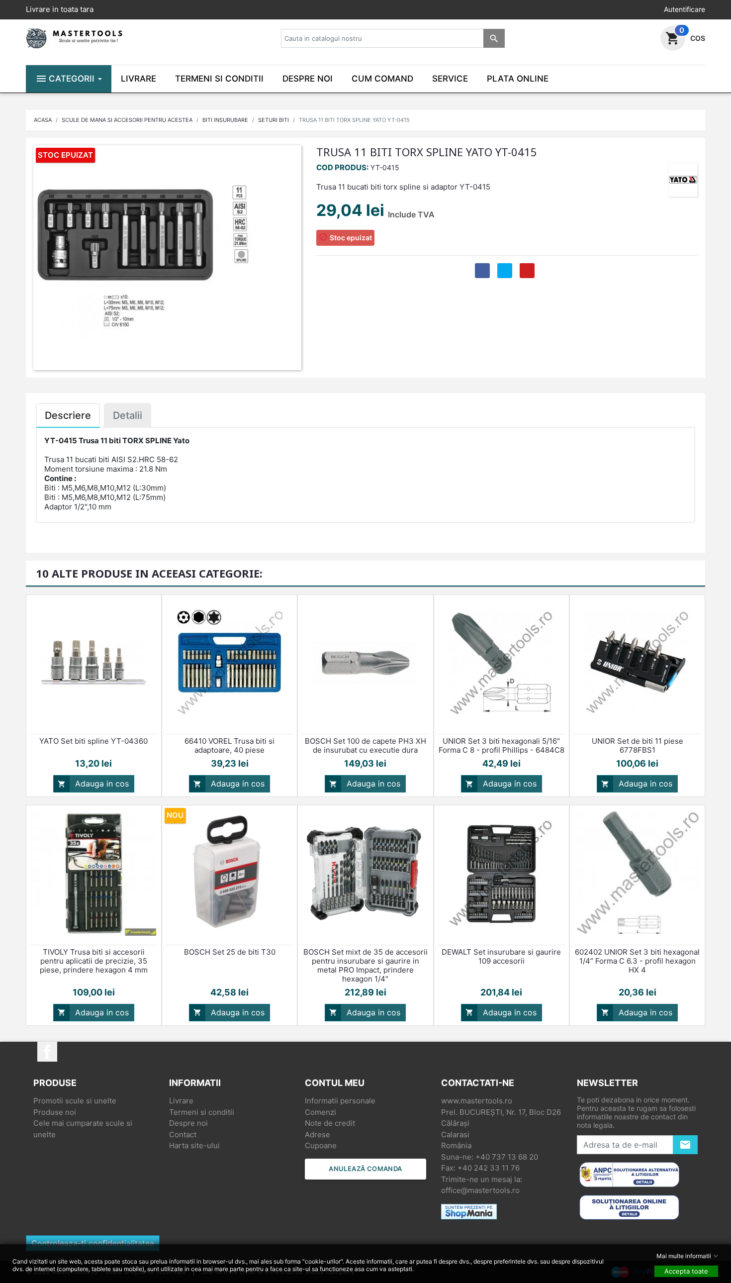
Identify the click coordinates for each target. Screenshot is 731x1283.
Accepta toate (686, 1271)
